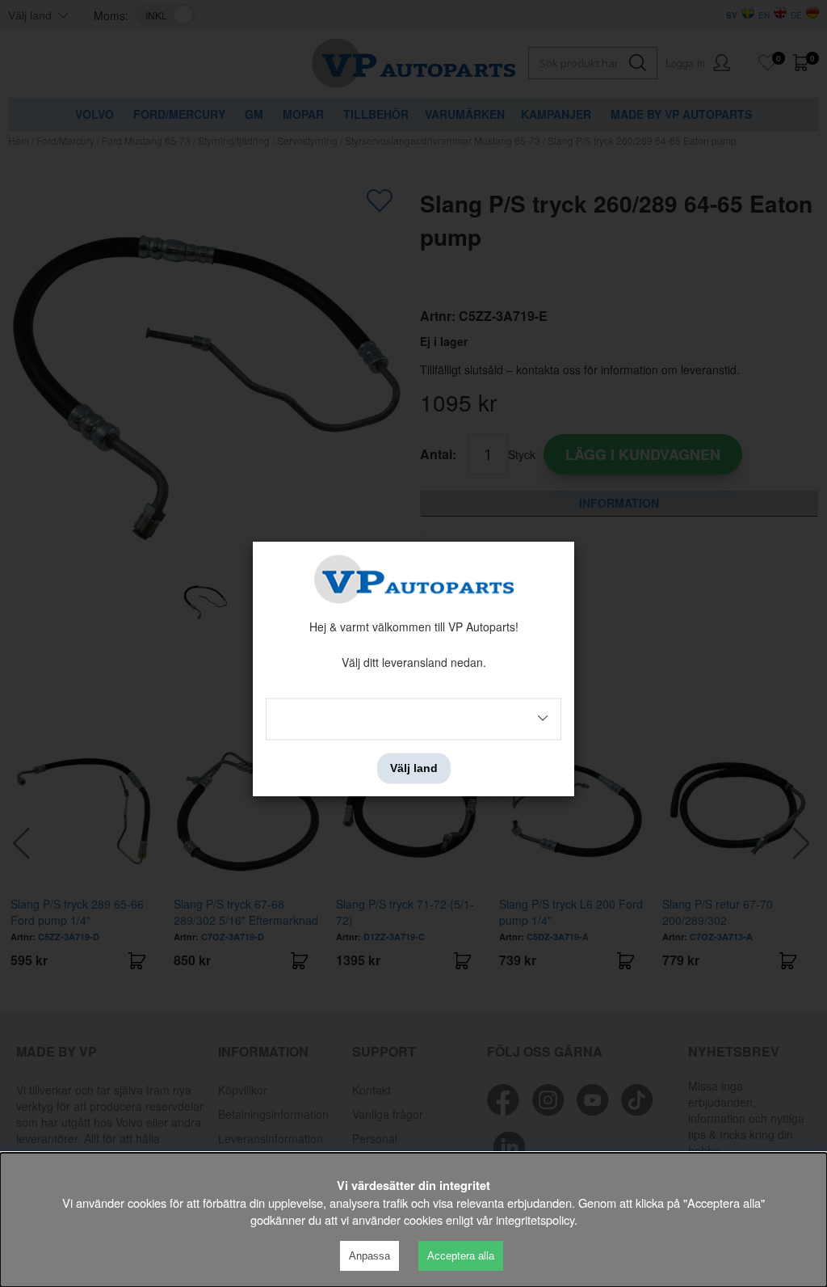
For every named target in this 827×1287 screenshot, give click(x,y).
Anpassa (369, 1256)
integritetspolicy (535, 1219)
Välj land (414, 768)
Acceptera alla (460, 1256)
